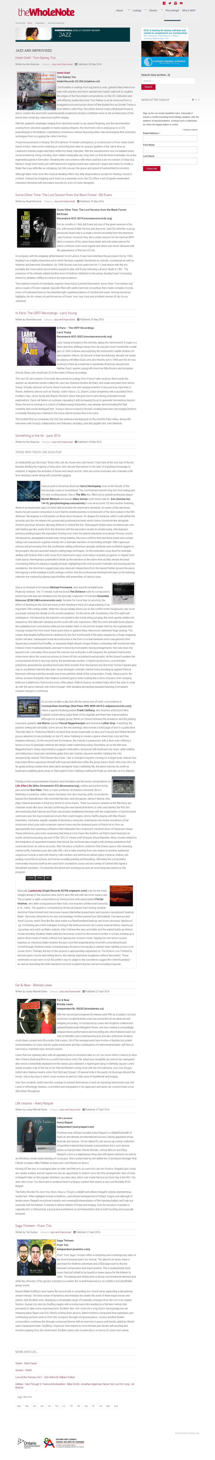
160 (86, 1406)
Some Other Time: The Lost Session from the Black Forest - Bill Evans (63, 195)
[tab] (20, 878)
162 (100, 1406)
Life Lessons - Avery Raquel (34, 1103)
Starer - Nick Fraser (26, 1363)
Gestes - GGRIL (23, 1370)
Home (30, 23)
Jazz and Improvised (62, 64)
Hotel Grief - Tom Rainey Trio (35, 58)
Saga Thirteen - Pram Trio (33, 1226)
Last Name (148, 156)
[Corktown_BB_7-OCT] (165, 47)
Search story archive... (154, 74)
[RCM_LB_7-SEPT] (72, 34)
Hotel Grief (63, 72)
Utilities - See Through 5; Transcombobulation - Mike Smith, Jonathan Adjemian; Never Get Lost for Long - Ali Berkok (74, 1386)
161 (93, 1406)
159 (78, 1406)
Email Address (151, 133)
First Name (149, 145)
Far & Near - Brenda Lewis (33, 985)
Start (19, 1406)
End (116, 1406)
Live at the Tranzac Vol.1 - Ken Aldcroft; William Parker (45, 1377)
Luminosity (34, 890)
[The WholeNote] (46, 12)
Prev (27, 1406)
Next (108, 1406)
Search (148, 86)
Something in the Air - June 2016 (38, 435)
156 (56, 1406)
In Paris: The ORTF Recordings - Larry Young (46, 313)
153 (34, 1406)
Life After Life (23, 785)
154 (41, 1406)
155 (49, 1406)
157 (64, 1406)
